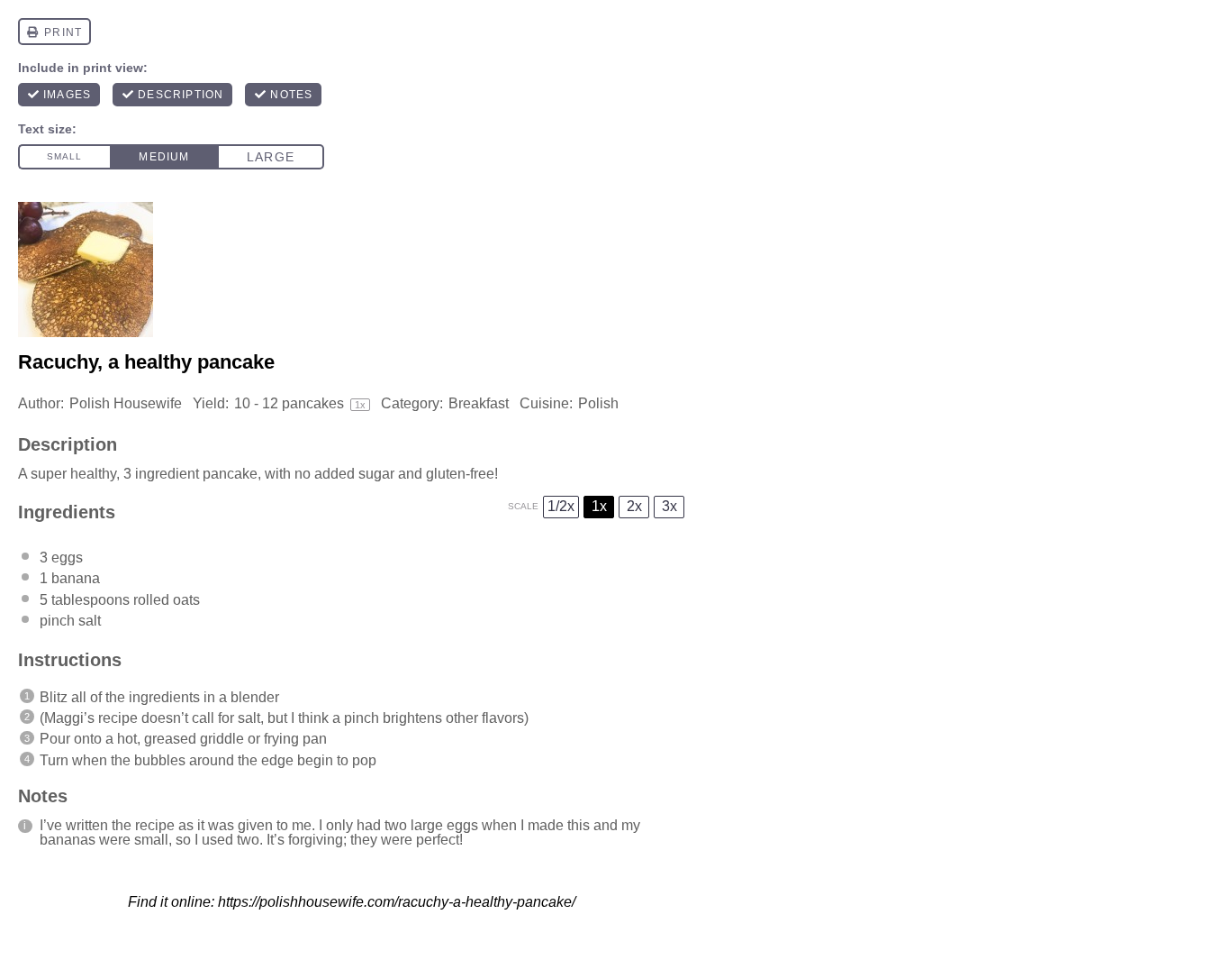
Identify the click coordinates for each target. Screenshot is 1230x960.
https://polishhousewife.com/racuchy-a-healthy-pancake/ (396, 902)
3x (669, 506)
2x (634, 506)
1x (599, 506)
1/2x (560, 506)
